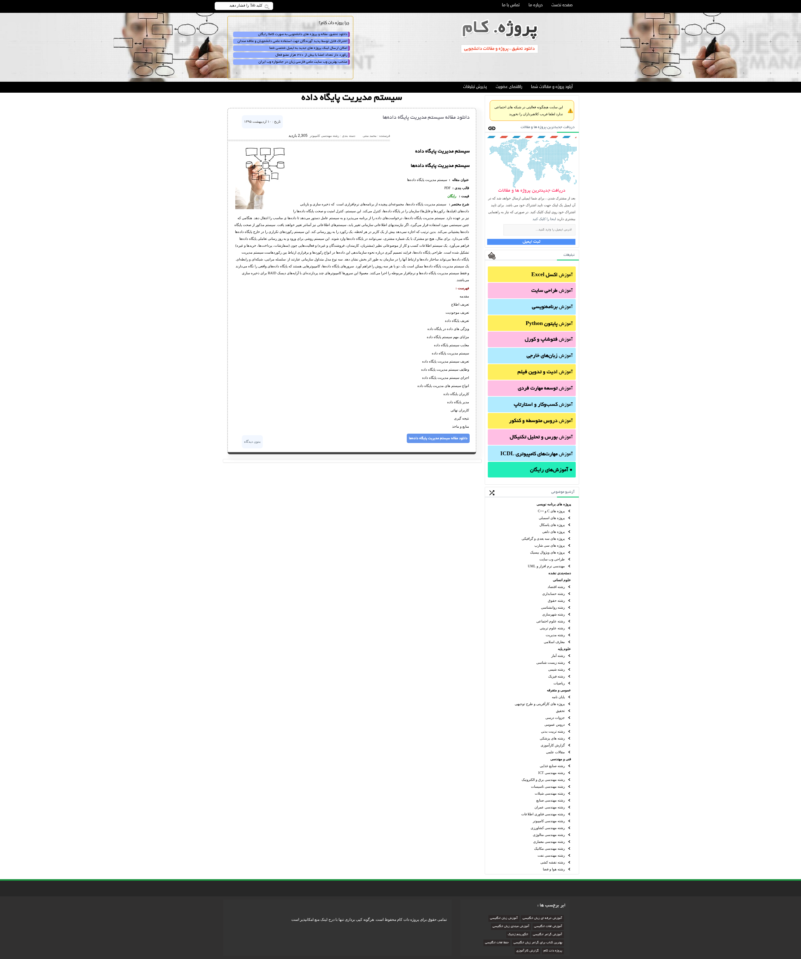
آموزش (552, 275)
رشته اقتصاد (556, 587)
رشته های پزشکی (552, 738)
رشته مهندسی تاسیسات (548, 786)
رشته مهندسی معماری (549, 841)
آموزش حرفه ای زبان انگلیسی (542, 918)
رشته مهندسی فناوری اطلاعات (543, 814)
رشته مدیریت (555, 635)
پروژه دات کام (552, 951)
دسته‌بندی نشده (559, 573)
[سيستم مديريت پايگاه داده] (262, 208)
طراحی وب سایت (552, 559)
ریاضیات (559, 683)
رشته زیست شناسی (550, 662)
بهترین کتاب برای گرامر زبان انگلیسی (537, 943)
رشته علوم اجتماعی (550, 621)
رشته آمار (558, 655)
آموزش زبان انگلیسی (504, 918)
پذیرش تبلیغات (475, 87)
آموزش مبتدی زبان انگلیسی (510, 926)
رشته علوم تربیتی (552, 628)
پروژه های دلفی (553, 532)
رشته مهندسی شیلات (550, 793)
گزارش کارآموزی (553, 745)
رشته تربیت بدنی (553, 731)
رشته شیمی (556, 669)
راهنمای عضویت (509, 87)
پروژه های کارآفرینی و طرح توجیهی (540, 704)
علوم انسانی (562, 580)
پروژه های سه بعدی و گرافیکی (543, 538)
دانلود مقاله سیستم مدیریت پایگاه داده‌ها (426, 118)
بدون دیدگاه (252, 441)
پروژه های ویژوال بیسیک (547, 552)
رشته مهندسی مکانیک (549, 848)
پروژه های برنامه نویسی (554, 504)
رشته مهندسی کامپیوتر (549, 821)
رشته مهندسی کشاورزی (548, 828)
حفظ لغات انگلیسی (497, 943)
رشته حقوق (556, 600)
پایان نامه (558, 697)
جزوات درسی (555, 717)
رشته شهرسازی (553, 614)
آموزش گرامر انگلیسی (547, 934)
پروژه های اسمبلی (552, 518)
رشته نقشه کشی (552, 862)
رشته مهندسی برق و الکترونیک (543, 779)
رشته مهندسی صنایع (550, 800)
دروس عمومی (554, 724)
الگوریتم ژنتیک (518, 934)
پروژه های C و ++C (551, 511)
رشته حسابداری (553, 594)
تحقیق (560, 711)
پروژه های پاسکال (552, 525)
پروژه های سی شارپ (549, 545)
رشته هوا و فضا (554, 869)
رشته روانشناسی (553, 607)
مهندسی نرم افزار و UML (546, 566)
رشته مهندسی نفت (551, 855)
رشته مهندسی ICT (551, 773)
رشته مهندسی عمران (549, 807)
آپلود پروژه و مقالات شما (552, 87)
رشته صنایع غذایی (552, 766)
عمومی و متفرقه (559, 690)
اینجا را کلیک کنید (544, 219)
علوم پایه (564, 649)
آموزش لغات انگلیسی (548, 926)
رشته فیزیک (556, 676)
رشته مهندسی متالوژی (549, 835)
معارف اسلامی (554, 642)
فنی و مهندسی (560, 759)
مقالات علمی (555, 752)
